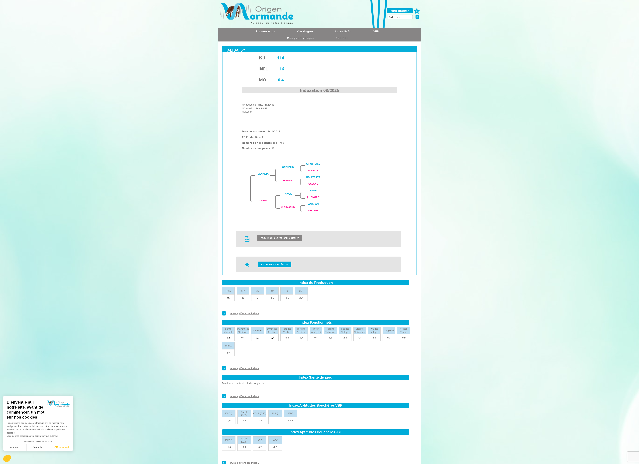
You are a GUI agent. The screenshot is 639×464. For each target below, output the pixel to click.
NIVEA (288, 193)
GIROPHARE (313, 163)
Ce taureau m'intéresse (274, 264)
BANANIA (263, 173)
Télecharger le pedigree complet (280, 238)
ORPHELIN (288, 167)
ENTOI (313, 190)
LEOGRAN (313, 203)
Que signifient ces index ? (244, 313)
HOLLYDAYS (313, 177)
